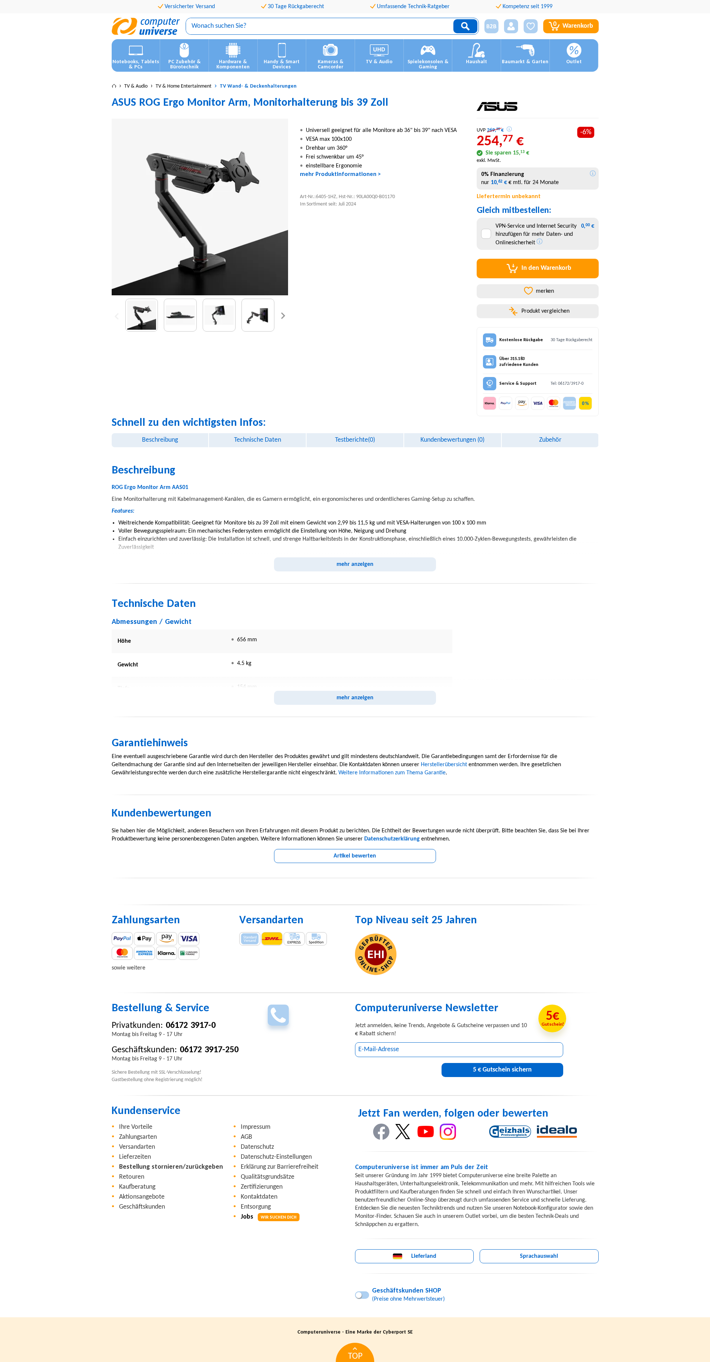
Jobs (269, 1216)
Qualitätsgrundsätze (267, 1177)
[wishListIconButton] (531, 26)
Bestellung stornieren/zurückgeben (171, 1167)
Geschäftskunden (142, 1206)
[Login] (511, 26)
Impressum (255, 1127)
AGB (246, 1137)
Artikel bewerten (355, 856)
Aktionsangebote (142, 1196)
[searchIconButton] (465, 26)
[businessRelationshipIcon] (491, 26)
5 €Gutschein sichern (502, 1069)
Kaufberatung (137, 1187)
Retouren (131, 1177)
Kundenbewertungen (452, 440)
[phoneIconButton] (278, 1015)
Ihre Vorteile (135, 1127)
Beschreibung (160, 440)
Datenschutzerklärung (392, 839)
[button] (488, 26)
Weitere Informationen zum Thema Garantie (392, 773)
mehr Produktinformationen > (340, 174)
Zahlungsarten (138, 1137)
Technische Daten (257, 440)
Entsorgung (256, 1206)
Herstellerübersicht (444, 765)
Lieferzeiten (135, 1157)
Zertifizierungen (262, 1187)
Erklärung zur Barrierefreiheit (279, 1167)
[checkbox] (486, 234)
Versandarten (137, 1147)
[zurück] (117, 315)
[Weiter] (283, 315)
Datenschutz (257, 1147)
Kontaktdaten (259, 1196)
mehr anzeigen (355, 564)
